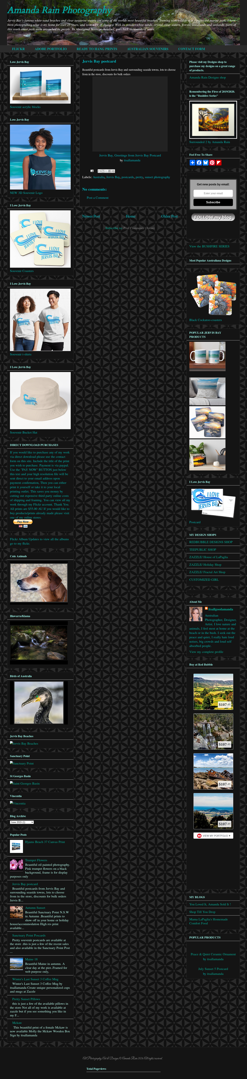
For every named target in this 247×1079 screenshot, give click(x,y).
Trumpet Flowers (36, 860)
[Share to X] (106, 171)
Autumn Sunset (35, 907)
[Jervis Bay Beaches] (24, 743)
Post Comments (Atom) (139, 228)
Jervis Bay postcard (25, 884)
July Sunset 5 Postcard (213, 969)
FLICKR (18, 48)
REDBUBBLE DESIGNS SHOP (211, 542)
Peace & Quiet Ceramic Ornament (213, 954)
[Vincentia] (17, 803)
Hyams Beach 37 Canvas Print (45, 842)
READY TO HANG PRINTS (97, 48)
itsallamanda (132, 160)
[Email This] (99, 171)
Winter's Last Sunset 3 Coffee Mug (35, 979)
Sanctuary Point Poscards (29, 935)
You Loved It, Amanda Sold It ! (210, 904)
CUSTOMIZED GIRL (204, 579)
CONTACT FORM (191, 48)
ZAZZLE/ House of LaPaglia (208, 557)
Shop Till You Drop (202, 912)
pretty (139, 177)
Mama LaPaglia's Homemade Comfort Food (208, 921)
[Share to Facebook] (110, 171)
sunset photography (157, 177)
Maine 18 (31, 959)
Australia (99, 177)
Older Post (169, 216)
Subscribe (213, 202)
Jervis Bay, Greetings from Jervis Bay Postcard (130, 155)
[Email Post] (92, 170)
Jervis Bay (113, 177)
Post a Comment (97, 197)
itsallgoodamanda (220, 609)
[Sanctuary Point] (22, 763)
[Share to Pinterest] (113, 171)
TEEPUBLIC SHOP (202, 549)
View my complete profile (206, 651)
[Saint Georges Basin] (25, 783)
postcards (128, 177)
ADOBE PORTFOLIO (51, 48)
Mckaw (17, 1022)
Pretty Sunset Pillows (26, 999)
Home (131, 216)
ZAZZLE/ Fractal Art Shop (207, 572)
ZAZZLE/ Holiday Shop (205, 564)
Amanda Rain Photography (59, 10)
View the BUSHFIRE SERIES (209, 246)
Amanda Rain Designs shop (207, 77)
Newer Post (91, 216)
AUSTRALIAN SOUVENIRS (147, 48)
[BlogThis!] (103, 171)
